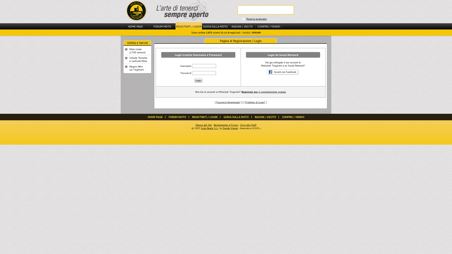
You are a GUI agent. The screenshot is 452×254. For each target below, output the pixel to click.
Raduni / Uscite (242, 26)
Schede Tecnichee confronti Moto (138, 59)
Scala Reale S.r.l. (209, 128)
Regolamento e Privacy (226, 125)
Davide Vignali (230, 128)
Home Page (135, 26)
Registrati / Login (188, 26)
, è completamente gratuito (264, 91)
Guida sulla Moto (215, 26)
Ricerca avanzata (256, 19)
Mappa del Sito (204, 125)
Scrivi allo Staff (248, 125)
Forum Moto (162, 26)
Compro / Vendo (269, 26)
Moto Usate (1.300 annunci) (137, 51)
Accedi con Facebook (285, 72)
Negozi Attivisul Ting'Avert (136, 68)
